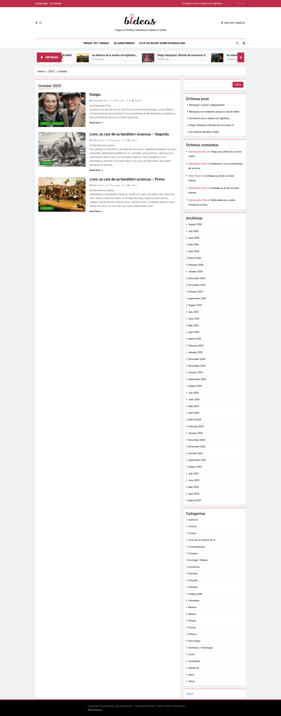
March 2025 (194, 338)
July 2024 (193, 392)
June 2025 (193, 318)
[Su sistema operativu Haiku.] (199, 59)
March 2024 (194, 419)
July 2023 (193, 473)
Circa (237, 84)
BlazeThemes (95, 709)
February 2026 (195, 264)
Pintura (192, 620)
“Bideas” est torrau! (96, 43)
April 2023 (193, 493)
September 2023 (197, 460)
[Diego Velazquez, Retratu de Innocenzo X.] (130, 59)
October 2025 (195, 291)
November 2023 (196, 446)
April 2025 (193, 332)
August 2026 (195, 224)
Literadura (57, 123)
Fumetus (193, 587)
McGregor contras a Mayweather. (207, 105)
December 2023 (196, 439)
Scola (191, 654)
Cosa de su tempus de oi (201, 539)
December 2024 (196, 359)
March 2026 (194, 258)
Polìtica (192, 634)
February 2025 (195, 345)
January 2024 (195, 433)
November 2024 (196, 365)
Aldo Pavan (98, 140)
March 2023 (194, 500)
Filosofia (193, 580)
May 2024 (193, 406)
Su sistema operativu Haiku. (225, 55)
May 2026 (193, 244)
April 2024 (193, 412)
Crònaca (192, 553)
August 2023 (195, 466)
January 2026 (195, 271)
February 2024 (195, 426)
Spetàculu (193, 667)
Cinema (192, 526)
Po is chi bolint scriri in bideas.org (162, 43)
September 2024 (197, 379)
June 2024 (193, 399)
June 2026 (193, 237)
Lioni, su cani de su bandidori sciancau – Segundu (129, 134)
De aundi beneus (124, 43)
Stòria (191, 681)
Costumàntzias (196, 546)
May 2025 (193, 325)
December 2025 (196, 278)
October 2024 (195, 372)
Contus (45, 123)
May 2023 (193, 487)
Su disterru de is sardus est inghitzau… (203, 3)
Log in (189, 693)
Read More (95, 122)
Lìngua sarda (195, 593)
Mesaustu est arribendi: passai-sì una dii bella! (214, 111)
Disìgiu (95, 95)
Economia (193, 566)
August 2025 (195, 305)
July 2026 (193, 231)
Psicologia (194, 640)
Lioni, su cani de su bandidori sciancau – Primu (127, 179)
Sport (191, 674)
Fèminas (193, 573)
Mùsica (192, 614)
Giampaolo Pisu (100, 100)
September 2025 (197, 298)
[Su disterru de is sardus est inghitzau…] (65, 59)
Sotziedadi (194, 661)
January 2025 (195, 352)
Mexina (192, 607)
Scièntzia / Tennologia (200, 647)
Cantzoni (193, 519)
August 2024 (195, 386)
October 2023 (195, 453)
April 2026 (193, 251)
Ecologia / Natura (197, 560)
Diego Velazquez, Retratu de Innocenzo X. (164, 55)
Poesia (192, 627)
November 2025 (196, 285)
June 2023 (193, 480)
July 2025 (193, 312)
